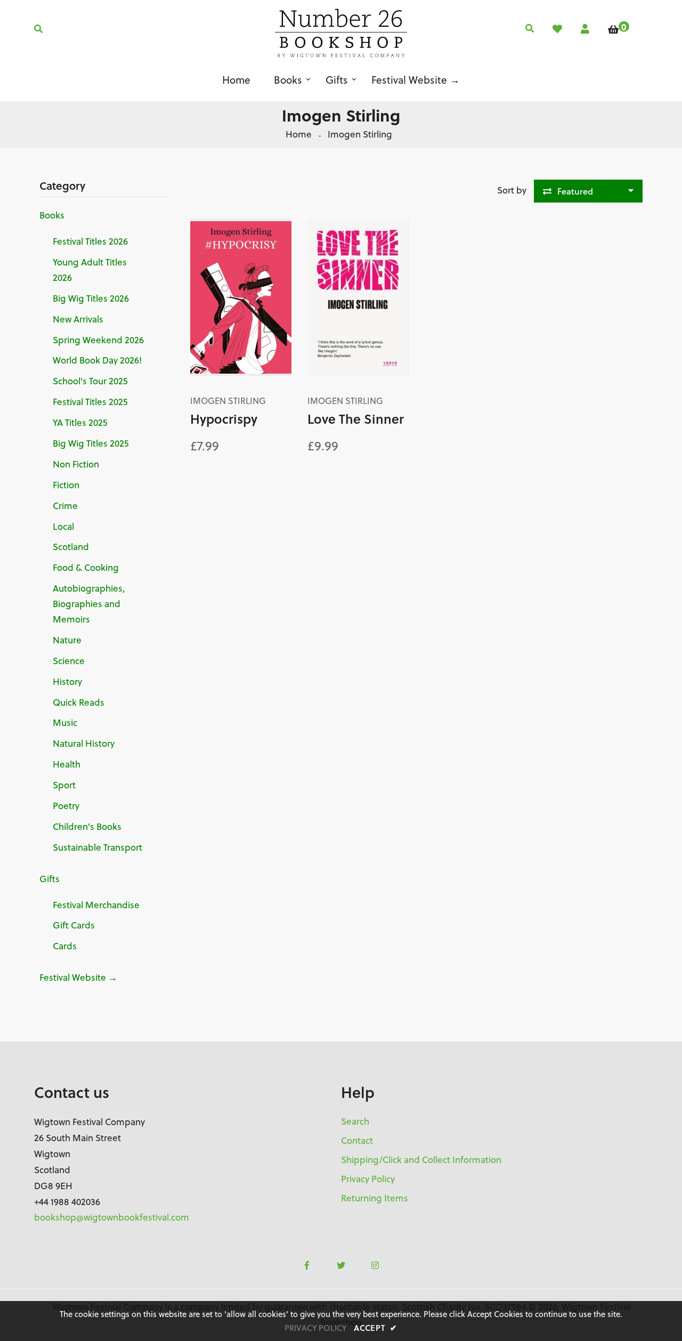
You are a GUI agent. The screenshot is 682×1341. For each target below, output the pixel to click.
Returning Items (374, 1198)
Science (69, 661)
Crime (65, 505)
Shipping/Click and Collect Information (421, 1159)
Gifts (49, 879)
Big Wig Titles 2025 (90, 443)
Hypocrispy (223, 418)
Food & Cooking (86, 567)
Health (66, 764)
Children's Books (87, 826)
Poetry (66, 805)
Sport (64, 785)
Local (63, 526)
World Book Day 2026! (97, 360)
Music (65, 722)
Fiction (66, 485)
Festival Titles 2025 (90, 401)
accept (375, 1328)
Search (355, 1121)
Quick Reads (78, 702)
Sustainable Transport (97, 847)
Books (51, 215)
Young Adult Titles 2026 (90, 270)
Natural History (84, 743)
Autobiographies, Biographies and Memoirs (89, 604)
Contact (357, 1140)
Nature (67, 640)
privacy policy (315, 1328)
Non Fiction (76, 464)
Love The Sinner (355, 418)
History (67, 681)
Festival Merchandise (96, 905)
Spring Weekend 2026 (98, 340)
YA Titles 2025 (80, 422)
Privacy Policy (368, 1179)
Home (299, 134)
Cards (65, 946)
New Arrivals (78, 319)
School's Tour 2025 (90, 381)
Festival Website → (78, 977)
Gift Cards (74, 925)
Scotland (71, 546)
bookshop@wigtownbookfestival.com (111, 1217)
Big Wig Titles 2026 (91, 298)
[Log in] (585, 29)
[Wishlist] (557, 29)
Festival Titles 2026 (90, 241)
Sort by (511, 190)
